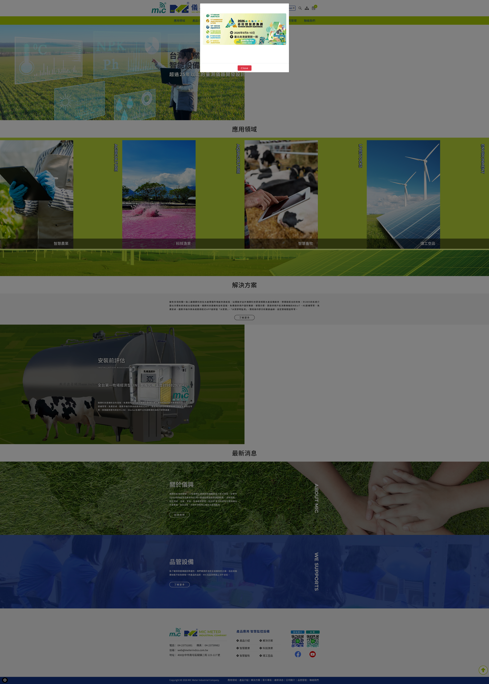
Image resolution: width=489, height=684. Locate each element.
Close (244, 68)
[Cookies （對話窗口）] (5, 680)
